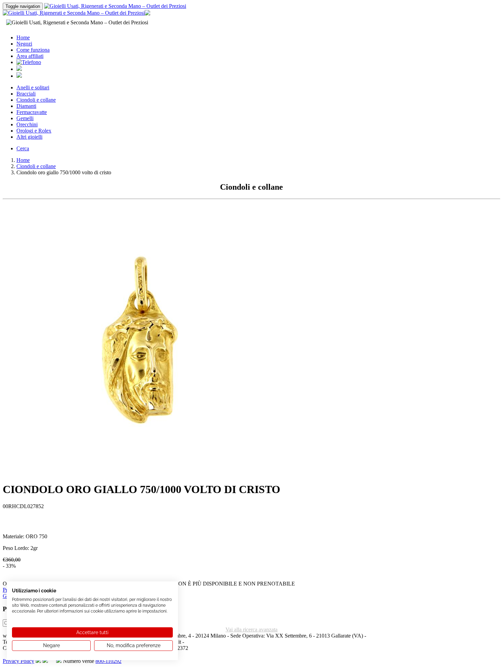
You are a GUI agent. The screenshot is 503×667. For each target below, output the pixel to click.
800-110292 (108, 661)
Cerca (22, 148)
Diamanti (26, 106)
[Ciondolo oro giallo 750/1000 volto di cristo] (139, 474)
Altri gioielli (29, 137)
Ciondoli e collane (36, 100)
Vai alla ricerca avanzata (251, 629)
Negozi (24, 44)
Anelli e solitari (32, 87)
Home (23, 37)
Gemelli (25, 118)
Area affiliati (29, 56)
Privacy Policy (18, 661)
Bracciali (26, 94)
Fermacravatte (31, 112)
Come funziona (33, 50)
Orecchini (27, 124)
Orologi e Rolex (33, 131)
